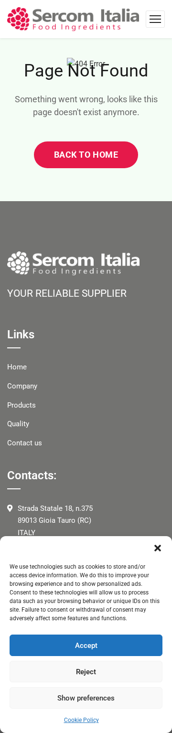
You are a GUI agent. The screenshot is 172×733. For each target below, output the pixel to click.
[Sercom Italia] (73, 18)
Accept (86, 645)
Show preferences (86, 698)
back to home (86, 155)
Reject (86, 672)
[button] (157, 548)
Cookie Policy (81, 720)
